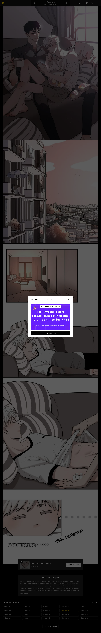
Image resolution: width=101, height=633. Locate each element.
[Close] (68, 299)
